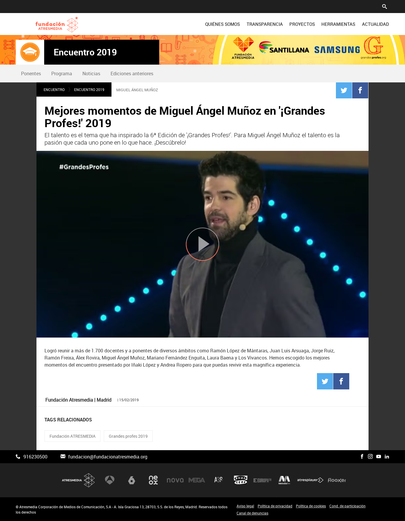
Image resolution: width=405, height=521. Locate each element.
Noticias (91, 73)
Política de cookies (311, 506)
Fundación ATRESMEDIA (72, 436)
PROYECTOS (302, 24)
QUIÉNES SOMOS (222, 24)
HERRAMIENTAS (338, 24)
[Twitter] (344, 90)
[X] (353, 456)
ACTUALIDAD (375, 24)
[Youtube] (378, 456)
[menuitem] (222, 24)
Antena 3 (110, 480)
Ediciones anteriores (132, 73)
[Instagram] (370, 456)
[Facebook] (360, 90)
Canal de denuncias (252, 513)
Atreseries (219, 480)
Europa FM (262, 480)
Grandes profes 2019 (128, 436)
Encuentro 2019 (85, 52)
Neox (153, 480)
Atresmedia (78, 480)
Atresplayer (310, 480)
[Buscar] (384, 5)
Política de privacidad (275, 506)
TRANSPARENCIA (265, 24)
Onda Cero (241, 480)
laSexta (132, 480)
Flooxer (337, 480)
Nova (175, 480)
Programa (61, 73)
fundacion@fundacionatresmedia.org (107, 456)
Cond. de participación (347, 506)
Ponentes (31, 73)
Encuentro (54, 89)
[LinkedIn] (387, 456)
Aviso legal (245, 506)
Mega (197, 480)
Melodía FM (284, 480)
